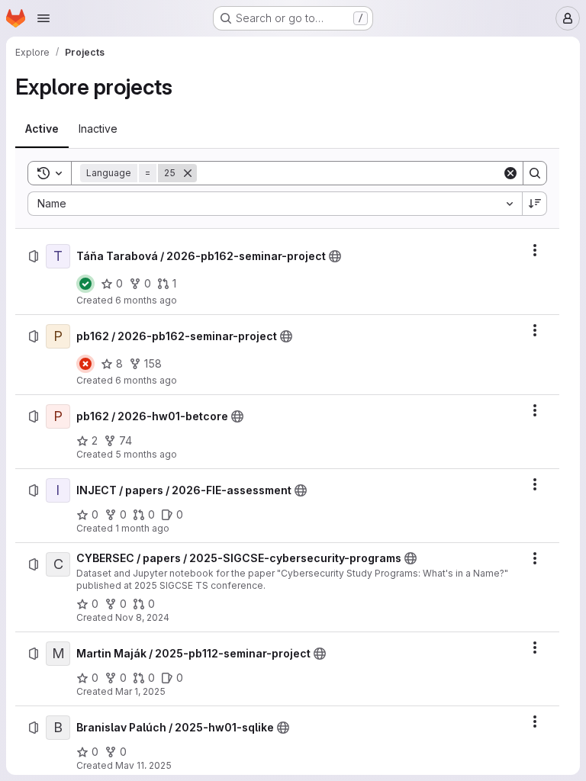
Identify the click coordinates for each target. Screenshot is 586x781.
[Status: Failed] (85, 364)
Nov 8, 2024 (142, 617)
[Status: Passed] (85, 284)
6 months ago (146, 300)
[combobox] (274, 203)
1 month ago (142, 528)
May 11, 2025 (143, 765)
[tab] (42, 129)
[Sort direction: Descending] (535, 203)
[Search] (535, 173)
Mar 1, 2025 (140, 691)
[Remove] (188, 173)
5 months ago (146, 454)
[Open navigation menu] (43, 18)
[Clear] (510, 173)
